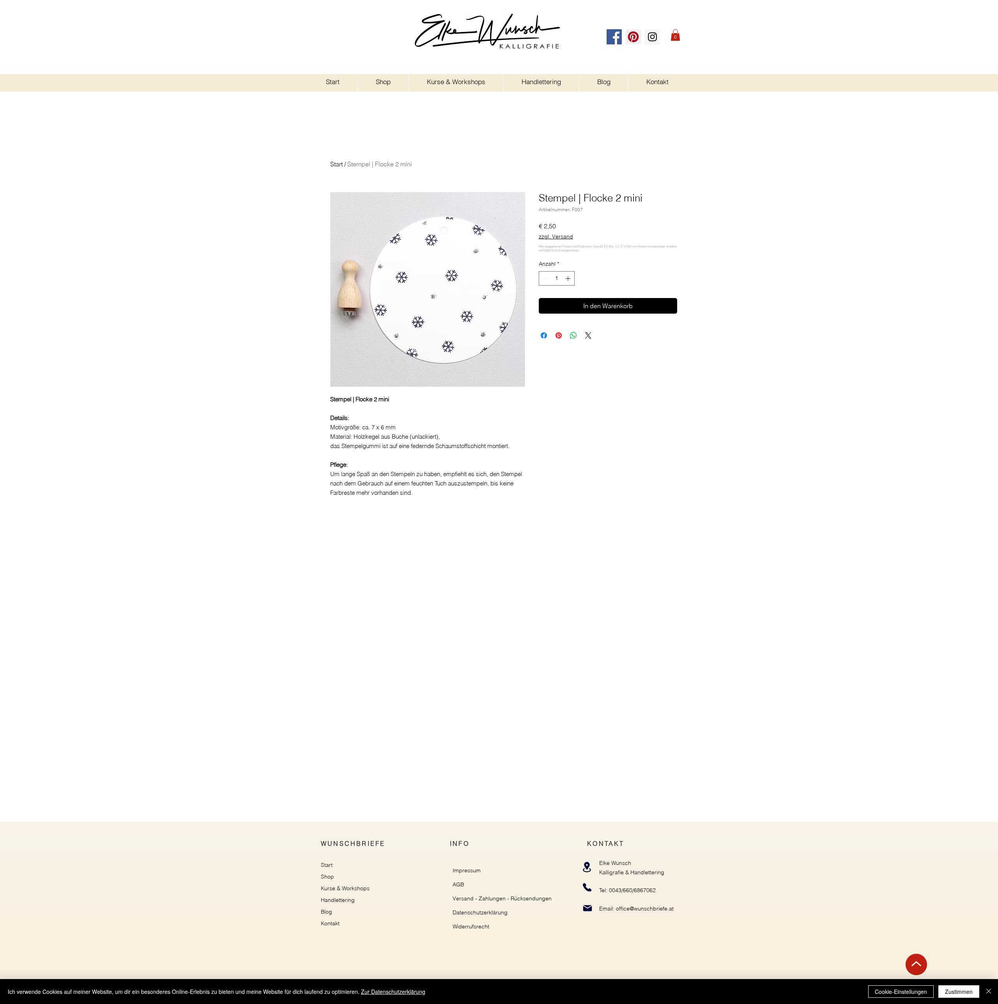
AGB (458, 884)
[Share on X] (588, 335)
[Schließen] (988, 991)
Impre (460, 870)
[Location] (587, 867)
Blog (326, 911)
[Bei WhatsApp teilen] (573, 335)
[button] (675, 35)
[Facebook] (614, 36)
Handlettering (338, 899)
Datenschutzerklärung (480, 912)
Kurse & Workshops (345, 888)
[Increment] (568, 278)
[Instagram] (652, 36)
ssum (474, 870)
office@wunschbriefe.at (645, 908)
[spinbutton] (557, 278)
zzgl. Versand (556, 236)
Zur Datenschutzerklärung (393, 991)
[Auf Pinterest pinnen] (558, 335)
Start (336, 164)
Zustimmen (959, 991)
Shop (327, 876)
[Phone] (587, 887)
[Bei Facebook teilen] (544, 335)
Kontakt (330, 923)
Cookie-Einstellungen (901, 991)
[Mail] (587, 908)
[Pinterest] (633, 36)
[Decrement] (545, 278)
